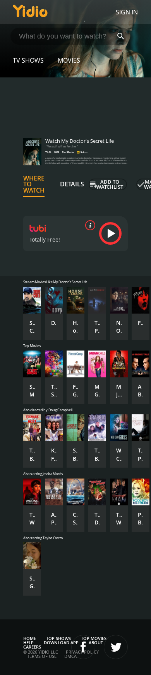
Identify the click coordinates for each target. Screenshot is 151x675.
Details (72, 184)
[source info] (88, 225)
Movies (69, 60)
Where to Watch (34, 184)
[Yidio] (30, 12)
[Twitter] (116, 647)
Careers (32, 647)
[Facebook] (83, 647)
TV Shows (28, 60)
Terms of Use (42, 656)
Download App (61, 642)
